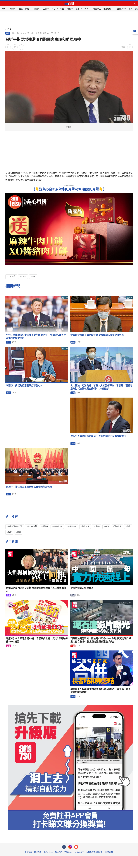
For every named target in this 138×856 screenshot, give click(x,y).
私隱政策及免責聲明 (94, 852)
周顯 (19, 532)
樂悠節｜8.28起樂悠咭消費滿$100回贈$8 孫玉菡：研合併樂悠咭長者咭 (100, 691)
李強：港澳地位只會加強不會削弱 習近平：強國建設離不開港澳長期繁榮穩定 (36, 336)
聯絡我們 (58, 852)
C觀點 (97, 526)
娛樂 (8, 595)
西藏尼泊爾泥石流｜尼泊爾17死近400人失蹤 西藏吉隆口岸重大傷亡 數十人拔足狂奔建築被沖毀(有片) (100, 640)
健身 (128, 526)
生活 (8, 646)
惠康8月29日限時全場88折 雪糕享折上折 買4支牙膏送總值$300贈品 (37, 640)
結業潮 (45, 526)
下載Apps (68, 852)
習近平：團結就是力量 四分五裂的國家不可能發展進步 (98, 436)
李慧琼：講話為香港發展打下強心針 (24, 385)
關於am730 (48, 852)
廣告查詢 (28, 852)
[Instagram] (70, 847)
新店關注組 (72, 526)
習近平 (23, 276)
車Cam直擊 (32, 526)
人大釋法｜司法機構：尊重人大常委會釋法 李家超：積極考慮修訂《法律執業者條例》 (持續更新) (101, 387)
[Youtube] (76, 847)
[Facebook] (64, 847)
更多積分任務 (83, 839)
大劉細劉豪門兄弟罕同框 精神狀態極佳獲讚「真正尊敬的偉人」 (36, 589)
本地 (8, 33)
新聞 (73, 595)
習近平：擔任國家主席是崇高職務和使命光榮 (29, 486)
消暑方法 (117, 526)
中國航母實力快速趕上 (81, 587)
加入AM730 (79, 852)
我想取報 (37, 852)
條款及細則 (109, 852)
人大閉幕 (11, 276)
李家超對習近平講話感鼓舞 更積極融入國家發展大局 (97, 335)
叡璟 (107, 526)
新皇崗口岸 (57, 526)
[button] (3, 3)
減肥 (10, 532)
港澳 (33, 276)
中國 (73, 646)
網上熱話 (85, 526)
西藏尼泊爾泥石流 (15, 526)
